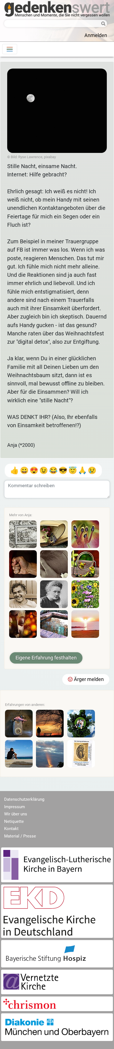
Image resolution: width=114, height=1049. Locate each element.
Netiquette (14, 821)
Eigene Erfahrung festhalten (46, 658)
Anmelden (95, 35)
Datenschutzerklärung (24, 799)
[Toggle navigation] (9, 49)
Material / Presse (20, 836)
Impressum (14, 806)
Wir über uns (15, 813)
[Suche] (102, 23)
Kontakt (11, 828)
